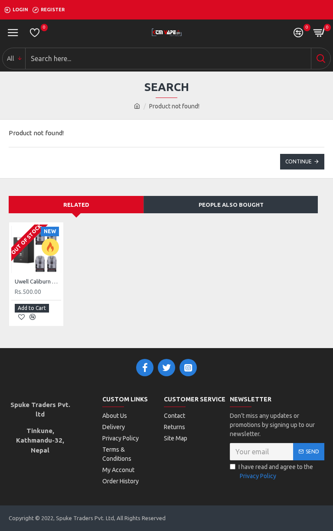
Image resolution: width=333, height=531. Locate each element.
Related (76, 205)
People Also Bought (231, 205)
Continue (298, 161)
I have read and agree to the (275, 471)
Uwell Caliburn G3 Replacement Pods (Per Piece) (38, 281)
